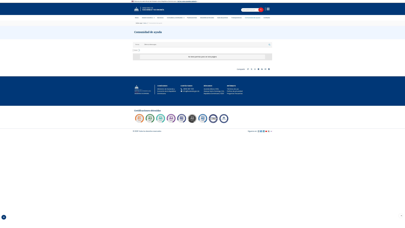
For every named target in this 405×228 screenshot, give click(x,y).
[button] (268, 9)
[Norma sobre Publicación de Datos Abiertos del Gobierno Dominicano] (150, 118)
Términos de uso (233, 89)
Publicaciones (192, 18)
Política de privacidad (235, 91)
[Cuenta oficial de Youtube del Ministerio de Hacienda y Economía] (266, 131)
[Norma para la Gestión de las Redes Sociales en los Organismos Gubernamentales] (139, 118)
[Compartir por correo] (265, 69)
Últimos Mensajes (150, 44)
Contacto (267, 18)
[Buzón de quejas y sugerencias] (3, 217)
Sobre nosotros (148, 18)
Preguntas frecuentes (235, 94)
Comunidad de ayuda (252, 18)
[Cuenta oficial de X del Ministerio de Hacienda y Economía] (269, 131)
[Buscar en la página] (260, 9)
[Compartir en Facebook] (248, 69)
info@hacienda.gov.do (191, 91)
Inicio (137, 18)
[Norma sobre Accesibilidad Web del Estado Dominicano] (181, 118)
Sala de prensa (222, 18)
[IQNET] (213, 119)
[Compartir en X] (251, 69)
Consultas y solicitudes (175, 18)
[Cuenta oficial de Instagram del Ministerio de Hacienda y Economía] (258, 131)
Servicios (160, 18)
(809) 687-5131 (188, 89)
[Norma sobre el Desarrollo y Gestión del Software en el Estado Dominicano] (160, 118)
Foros (137, 44)
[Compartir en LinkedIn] (262, 69)
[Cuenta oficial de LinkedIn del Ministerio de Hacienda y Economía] (264, 131)
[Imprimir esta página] (269, 69)
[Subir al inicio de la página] (401, 216)
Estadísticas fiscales (207, 18)
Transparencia (236, 18)
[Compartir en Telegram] (258, 69)
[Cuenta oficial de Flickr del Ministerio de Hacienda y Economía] (271, 131)
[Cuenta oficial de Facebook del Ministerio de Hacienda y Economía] (261, 131)
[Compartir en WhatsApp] (255, 69)
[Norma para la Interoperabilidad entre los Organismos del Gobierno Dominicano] (171, 118)
